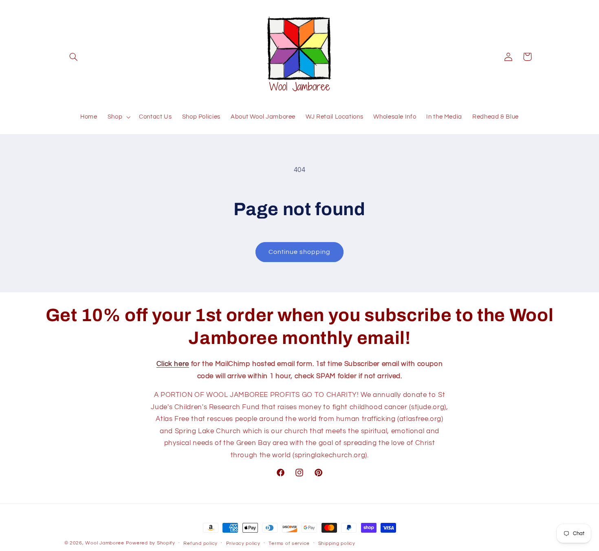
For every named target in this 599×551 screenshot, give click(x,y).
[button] (73, 56)
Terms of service (289, 543)
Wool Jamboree (104, 543)
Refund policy (200, 543)
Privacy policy (243, 543)
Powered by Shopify (150, 543)
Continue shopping (300, 252)
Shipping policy (336, 543)
